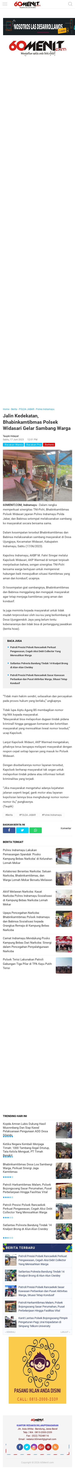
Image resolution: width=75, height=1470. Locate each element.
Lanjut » (65, 1332)
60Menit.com (47, 1462)
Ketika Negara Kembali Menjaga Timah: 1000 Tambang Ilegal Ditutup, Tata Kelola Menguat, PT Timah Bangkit (26, 1149)
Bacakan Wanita (13, 444)
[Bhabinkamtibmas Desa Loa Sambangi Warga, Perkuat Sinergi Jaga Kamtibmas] (64, 1171)
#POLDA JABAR (27, 815)
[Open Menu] (5, 4)
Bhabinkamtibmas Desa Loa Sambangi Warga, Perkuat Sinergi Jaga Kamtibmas (27, 1168)
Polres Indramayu (45, 409)
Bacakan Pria (33, 444)
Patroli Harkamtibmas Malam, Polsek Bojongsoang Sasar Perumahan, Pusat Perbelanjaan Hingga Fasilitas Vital (27, 1188)
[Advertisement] (37, 237)
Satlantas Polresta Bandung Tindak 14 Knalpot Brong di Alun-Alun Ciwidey (27, 1227)
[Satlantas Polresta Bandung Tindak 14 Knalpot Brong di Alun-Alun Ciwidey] (64, 1231)
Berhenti (49, 444)
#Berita (9, 815)
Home (6, 409)
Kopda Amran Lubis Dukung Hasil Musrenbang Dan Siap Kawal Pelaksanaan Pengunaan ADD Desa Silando (25, 1129)
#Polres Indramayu (52, 815)
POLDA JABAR (26, 409)
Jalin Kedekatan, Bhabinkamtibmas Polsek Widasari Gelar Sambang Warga (37, 422)
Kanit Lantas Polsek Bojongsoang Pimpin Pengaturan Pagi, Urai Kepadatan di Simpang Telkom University (43, 1322)
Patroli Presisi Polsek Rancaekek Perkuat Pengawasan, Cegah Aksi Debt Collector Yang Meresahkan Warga (35, 651)
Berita (14, 409)
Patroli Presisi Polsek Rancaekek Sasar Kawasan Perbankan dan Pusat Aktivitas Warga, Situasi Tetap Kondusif (38, 679)
